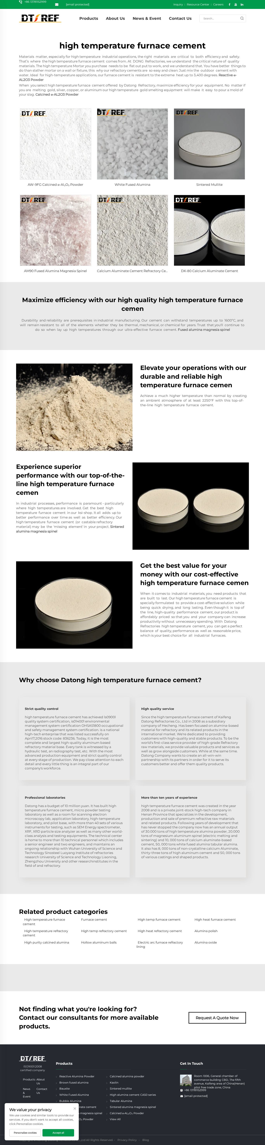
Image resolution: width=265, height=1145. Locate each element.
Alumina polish (206, 931)
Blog (145, 1140)
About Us (115, 18)
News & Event (147, 18)
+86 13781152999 (35, 1)
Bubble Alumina (70, 1101)
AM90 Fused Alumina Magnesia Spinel (55, 271)
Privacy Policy (127, 1140)
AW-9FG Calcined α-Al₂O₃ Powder (55, 185)
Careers (218, 4)
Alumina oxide (206, 942)
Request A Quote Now (217, 1017)
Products (88, 18)
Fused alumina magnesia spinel (204, 330)
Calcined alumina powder (127, 1076)
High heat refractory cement (160, 931)
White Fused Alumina (132, 185)
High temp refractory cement (104, 931)
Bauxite (64, 1088)
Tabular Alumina (121, 1101)
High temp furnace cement (159, 919)
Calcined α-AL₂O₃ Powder (127, 1113)
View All (115, 1119)
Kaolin (114, 1082)
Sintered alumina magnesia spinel (133, 1107)
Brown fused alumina (73, 1082)
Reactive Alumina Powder (76, 1076)
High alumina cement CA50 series (133, 1095)
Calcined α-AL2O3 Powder (57, 94)
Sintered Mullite (209, 185)
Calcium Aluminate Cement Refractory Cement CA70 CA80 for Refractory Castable (164, 271)
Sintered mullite (121, 1088)
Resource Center (198, 4)
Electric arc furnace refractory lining (159, 945)
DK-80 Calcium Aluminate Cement (209, 271)
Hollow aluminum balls (99, 942)
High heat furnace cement (215, 919)
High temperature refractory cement (45, 933)
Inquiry (178, 4)
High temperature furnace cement (44, 922)
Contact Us (180, 18)
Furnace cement (94, 919)
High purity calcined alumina (46, 942)
